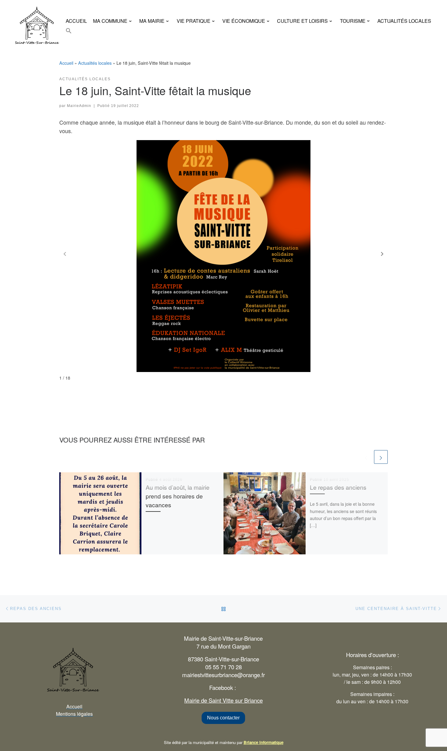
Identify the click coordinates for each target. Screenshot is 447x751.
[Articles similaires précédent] (366, 457)
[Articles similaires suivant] (381, 457)
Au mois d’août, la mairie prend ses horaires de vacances (178, 496)
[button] (382, 254)
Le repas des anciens (338, 487)
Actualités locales (95, 63)
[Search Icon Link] (68, 30)
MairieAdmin (79, 106)
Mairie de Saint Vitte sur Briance (223, 700)
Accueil (66, 63)
